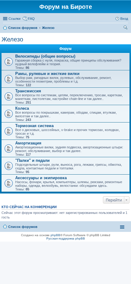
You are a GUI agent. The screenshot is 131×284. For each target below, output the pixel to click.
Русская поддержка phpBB (65, 238)
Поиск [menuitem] (126, 28)
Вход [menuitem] (124, 18)
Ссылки (14, 18)
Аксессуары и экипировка (41, 178)
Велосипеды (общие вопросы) (45, 56)
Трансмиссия (28, 91)
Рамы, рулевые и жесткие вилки (47, 73)
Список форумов (22, 28)
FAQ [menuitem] (31, 18)
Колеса (22, 108)
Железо (48, 28)
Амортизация (28, 143)
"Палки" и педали (32, 160)
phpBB (55, 235)
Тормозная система (34, 125)
